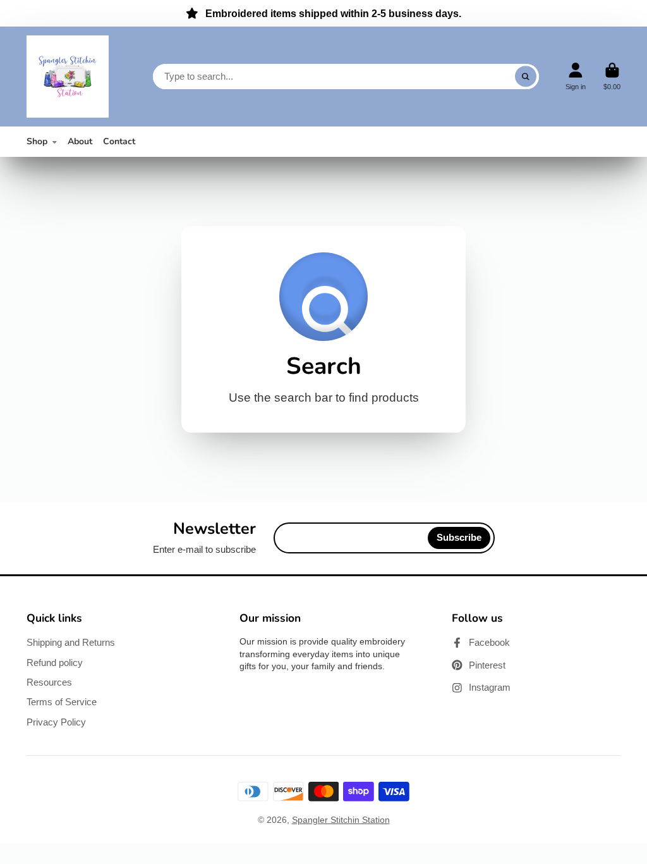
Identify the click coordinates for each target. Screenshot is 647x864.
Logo (68, 77)
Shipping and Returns (71, 642)
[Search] (525, 76)
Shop (37, 141)
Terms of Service (62, 701)
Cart (611, 76)
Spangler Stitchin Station (341, 820)
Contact (119, 141)
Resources (49, 682)
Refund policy (55, 662)
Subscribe (459, 537)
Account (575, 76)
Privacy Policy (56, 722)
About (80, 141)
